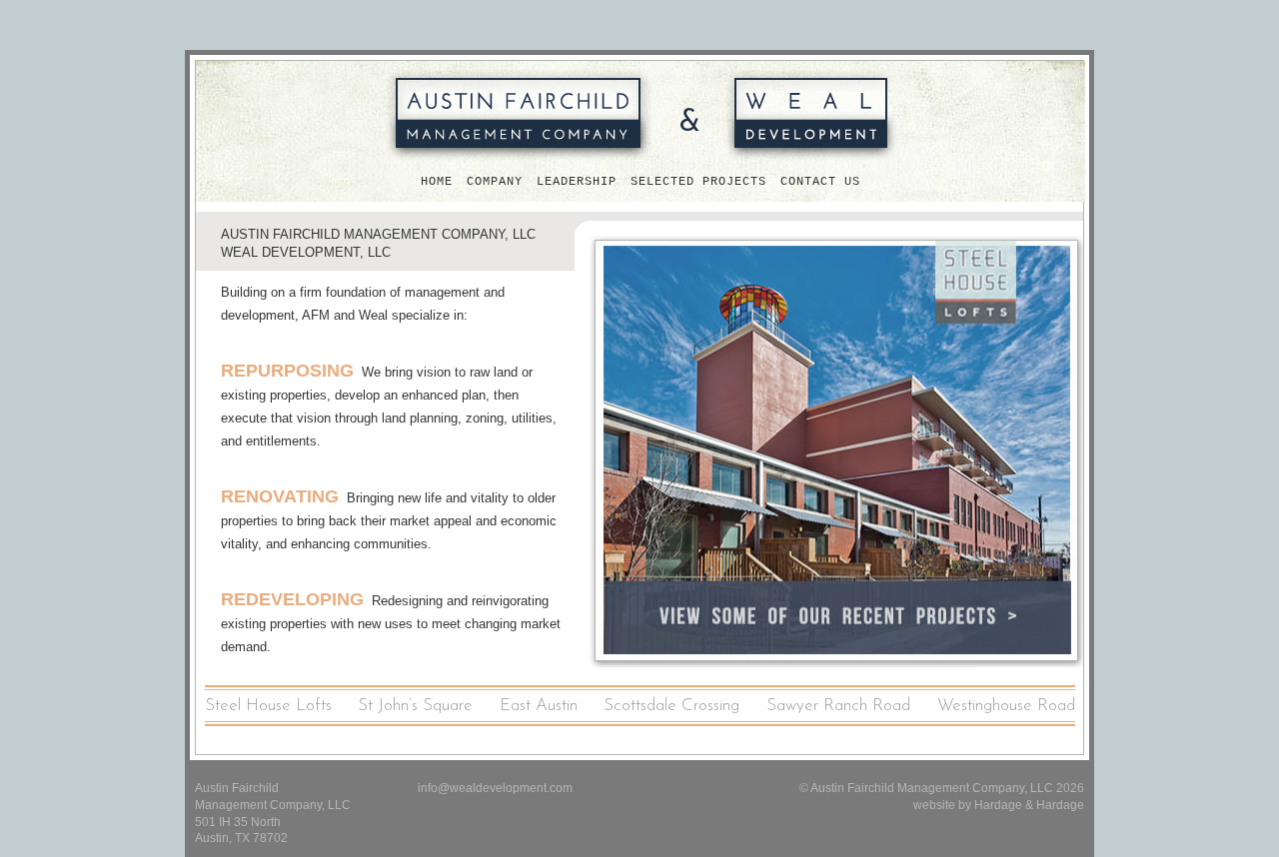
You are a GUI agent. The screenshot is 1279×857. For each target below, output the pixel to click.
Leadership (577, 182)
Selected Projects (698, 182)
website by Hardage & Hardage (998, 805)
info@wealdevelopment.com (495, 788)
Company (495, 182)
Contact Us (820, 182)
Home (437, 182)
